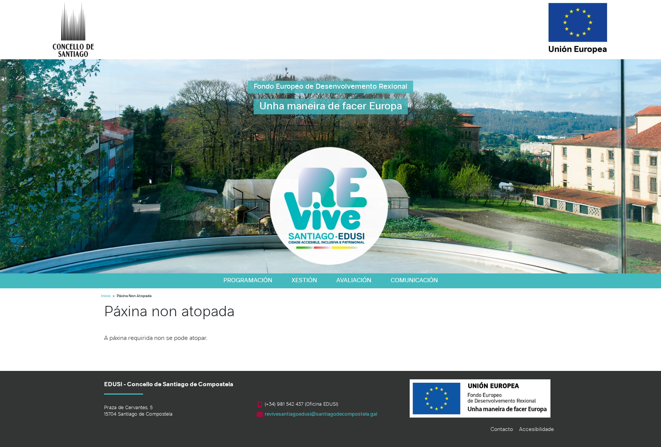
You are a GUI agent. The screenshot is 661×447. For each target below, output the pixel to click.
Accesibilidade (536, 429)
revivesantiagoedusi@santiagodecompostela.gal (321, 414)
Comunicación (414, 281)
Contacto (501, 429)
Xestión (304, 281)
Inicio (106, 296)
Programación (247, 281)
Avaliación (353, 281)
